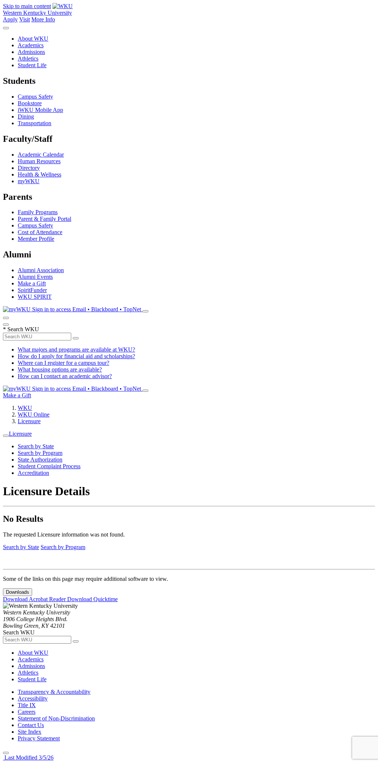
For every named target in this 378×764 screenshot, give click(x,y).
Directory (29, 168)
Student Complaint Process (49, 466)
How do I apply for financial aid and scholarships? (76, 356)
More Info (43, 19)
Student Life (32, 65)
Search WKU (21, 329)
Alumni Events (35, 277)
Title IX (27, 705)
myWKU (28, 181)
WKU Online (33, 414)
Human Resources (39, 161)
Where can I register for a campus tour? (63, 363)
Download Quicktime (92, 599)
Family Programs (38, 212)
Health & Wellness (39, 174)
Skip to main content (27, 6)
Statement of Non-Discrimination (56, 718)
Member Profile (36, 239)
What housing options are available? (60, 369)
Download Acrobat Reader (35, 599)
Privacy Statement (39, 738)
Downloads (17, 592)
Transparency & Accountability (54, 692)
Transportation (34, 123)
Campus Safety (35, 96)
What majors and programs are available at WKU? (76, 349)
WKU (25, 408)
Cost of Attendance (40, 232)
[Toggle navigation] (6, 436)
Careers (26, 712)
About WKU (33, 38)
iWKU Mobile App (40, 110)
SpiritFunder (32, 290)
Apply (10, 19)
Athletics (28, 58)
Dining (26, 116)
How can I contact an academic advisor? (65, 376)
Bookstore (30, 103)
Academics (31, 45)
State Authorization (40, 459)
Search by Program (40, 453)
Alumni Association (41, 270)
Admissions (31, 52)
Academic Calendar (41, 154)
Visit (24, 19)
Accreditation (33, 473)
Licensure (29, 421)
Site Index (29, 732)
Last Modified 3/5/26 (28, 757)
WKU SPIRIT (35, 297)
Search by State (36, 446)
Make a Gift (32, 283)
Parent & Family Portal (44, 219)
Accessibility (33, 698)
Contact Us (31, 725)
